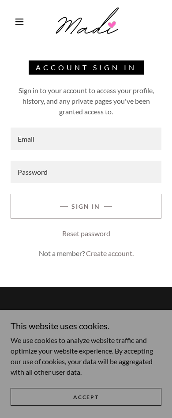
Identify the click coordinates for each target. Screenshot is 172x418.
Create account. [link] (110, 253)
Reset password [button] (86, 233)
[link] (87, 21)
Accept (85, 397)
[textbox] (86, 139)
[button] (19, 21)
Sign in (85, 206)
